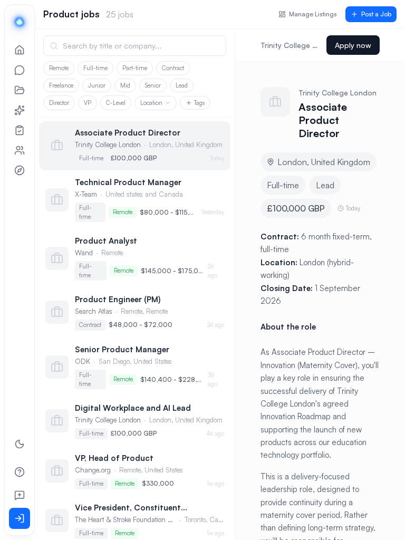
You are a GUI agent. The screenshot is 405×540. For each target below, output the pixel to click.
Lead (182, 85)
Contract (173, 68)
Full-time (95, 68)
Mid (125, 85)
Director (59, 103)
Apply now (353, 45)
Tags (199, 103)
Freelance (61, 85)
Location (151, 103)
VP (87, 103)
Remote (59, 68)
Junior (96, 85)
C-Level (116, 103)
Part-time (134, 68)
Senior (153, 85)
